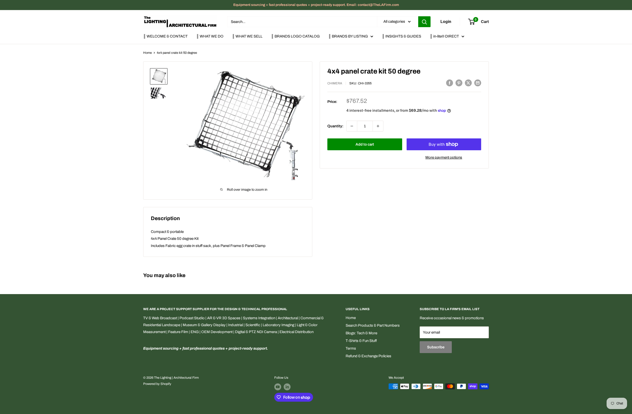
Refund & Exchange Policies (368, 356)
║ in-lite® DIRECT (444, 36)
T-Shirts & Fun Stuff (361, 341)
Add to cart (365, 144)
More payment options (443, 157)
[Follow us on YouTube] (277, 386)
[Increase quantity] (378, 126)
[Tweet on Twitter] (468, 82)
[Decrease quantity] (352, 126)
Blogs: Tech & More (361, 333)
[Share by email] (477, 82)
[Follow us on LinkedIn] (287, 386)
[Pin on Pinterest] (458, 82)
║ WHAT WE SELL (247, 36)
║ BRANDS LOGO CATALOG (295, 36)
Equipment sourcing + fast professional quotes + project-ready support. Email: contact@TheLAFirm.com (316, 5)
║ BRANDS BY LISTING (348, 36)
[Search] (424, 21)
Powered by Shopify (157, 384)
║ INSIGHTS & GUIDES (401, 36)
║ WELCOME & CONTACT (165, 36)
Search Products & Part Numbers (373, 325)
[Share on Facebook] (449, 82)
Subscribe (435, 347)
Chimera (334, 83)
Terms (351, 348)
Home (147, 53)
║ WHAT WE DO (209, 36)
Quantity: (335, 126)
